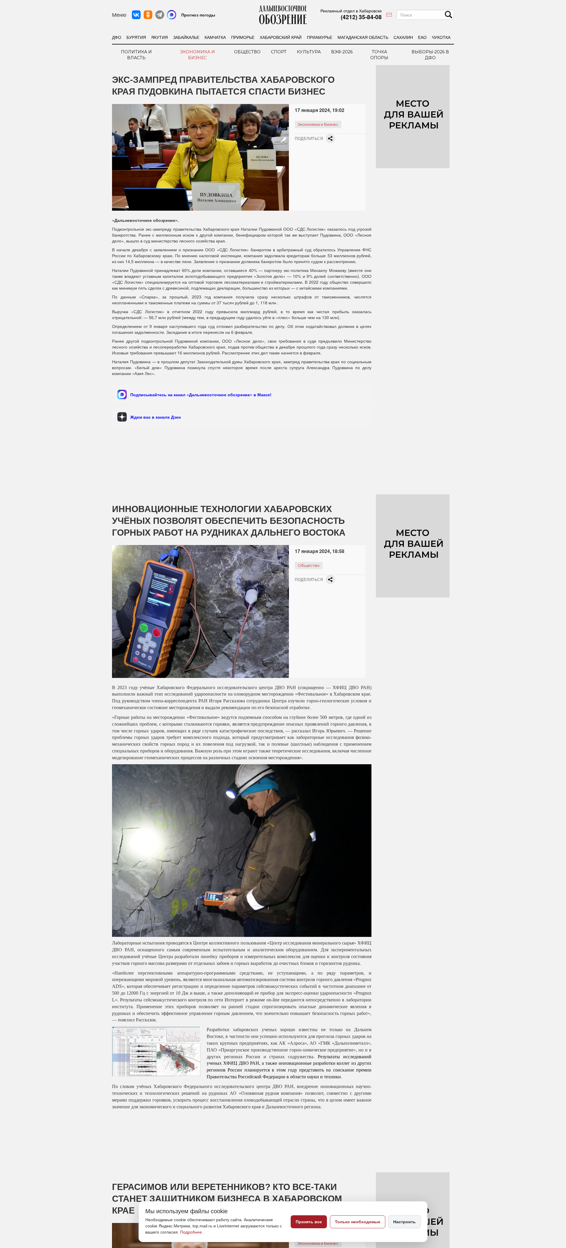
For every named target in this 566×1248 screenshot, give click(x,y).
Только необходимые (357, 1221)
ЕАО (422, 37)
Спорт (279, 52)
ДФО (116, 37)
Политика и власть (136, 54)
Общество (247, 52)
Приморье (242, 37)
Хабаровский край (281, 37)
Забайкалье (186, 37)
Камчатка (215, 37)
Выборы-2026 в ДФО (430, 54)
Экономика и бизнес (197, 54)
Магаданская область (363, 37)
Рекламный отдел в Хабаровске (351, 11)
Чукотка (441, 37)
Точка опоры (379, 54)
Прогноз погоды (198, 15)
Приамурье (319, 37)
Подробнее (191, 1232)
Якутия (159, 37)
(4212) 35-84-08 (361, 17)
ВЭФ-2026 (342, 52)
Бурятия (136, 37)
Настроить (404, 1221)
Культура (309, 52)
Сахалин (403, 37)
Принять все (309, 1221)
